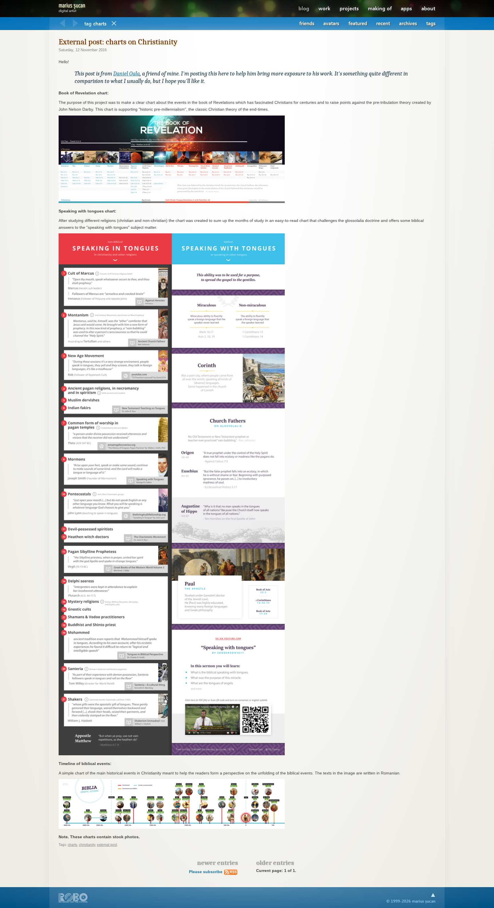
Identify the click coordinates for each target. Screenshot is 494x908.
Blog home (114, 23)
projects (349, 8)
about (428, 8)
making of (380, 8)
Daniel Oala (126, 73)
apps (406, 8)
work (324, 8)
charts (72, 845)
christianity (87, 845)
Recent (383, 23)
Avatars (331, 23)
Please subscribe (206, 871)
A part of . (73, 898)
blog (303, 8)
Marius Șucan (72, 7)
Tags (430, 23)
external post (107, 845)
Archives (408, 23)
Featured (357, 23)
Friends (306, 23)
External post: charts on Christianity (118, 41)
